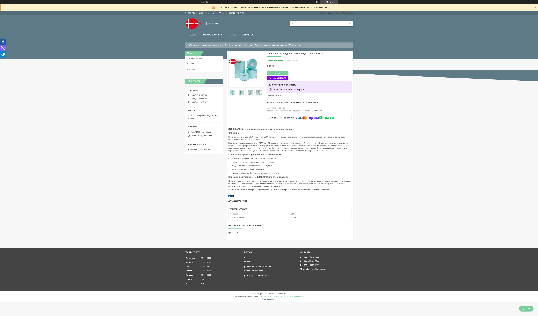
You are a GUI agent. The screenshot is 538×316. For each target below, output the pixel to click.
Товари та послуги (198, 45)
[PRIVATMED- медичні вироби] (194, 24)
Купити (277, 73)
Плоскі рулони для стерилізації (239, 45)
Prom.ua (282, 294)
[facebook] (229, 197)
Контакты (247, 35)
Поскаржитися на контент (269, 296)
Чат (528, 309)
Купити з (272, 78)
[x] (232, 197)
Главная (192, 35)
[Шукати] (350, 23)
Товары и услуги (212, 35)
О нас (233, 35)
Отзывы (192, 69)
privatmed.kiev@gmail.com (202, 136)
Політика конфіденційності (292, 296)
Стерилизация (216, 45)
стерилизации (257, 139)
